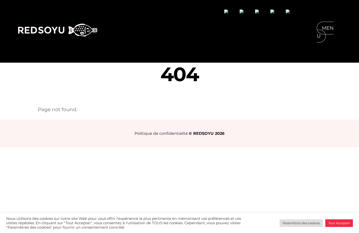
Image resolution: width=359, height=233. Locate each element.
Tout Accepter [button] (339, 223)
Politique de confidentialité (161, 133)
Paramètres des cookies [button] (301, 223)
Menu (325, 32)
